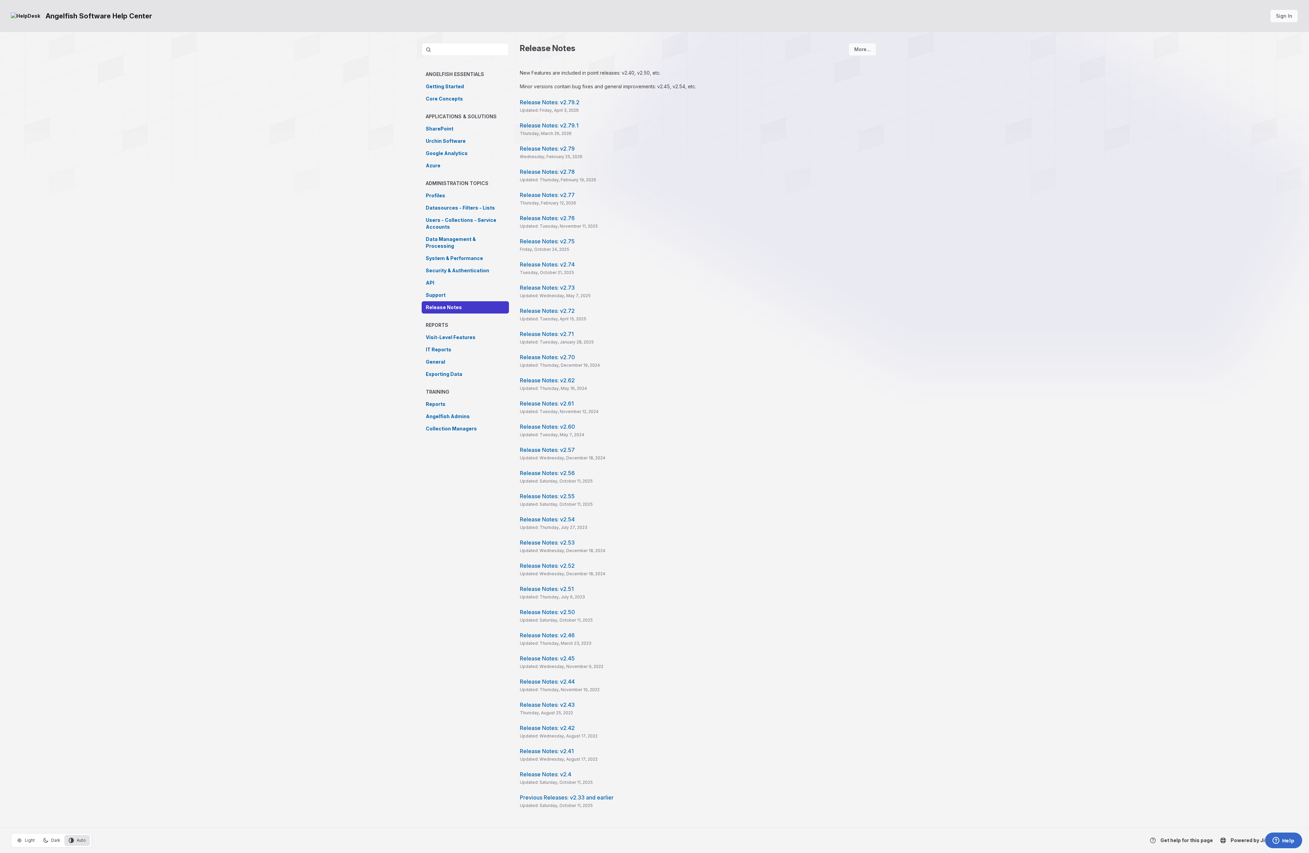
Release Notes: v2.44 (547, 681)
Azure (433, 165)
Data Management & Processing (451, 242)
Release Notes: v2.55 (547, 496)
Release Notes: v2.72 (547, 310)
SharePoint (439, 129)
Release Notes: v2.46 (547, 635)
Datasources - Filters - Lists (460, 208)
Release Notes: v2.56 (547, 473)
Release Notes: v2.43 (547, 704)
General (435, 362)
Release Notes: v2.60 (547, 426)
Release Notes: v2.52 (547, 565)
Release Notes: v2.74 (547, 264)
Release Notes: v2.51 (547, 588)
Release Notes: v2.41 (547, 751)
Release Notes (444, 307)
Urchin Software (446, 141)
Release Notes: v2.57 (547, 449)
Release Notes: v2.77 (547, 195)
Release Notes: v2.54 (547, 519)
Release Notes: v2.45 (547, 658)
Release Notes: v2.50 (547, 612)
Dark (55, 840)
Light (30, 840)
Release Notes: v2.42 (547, 728)
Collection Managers (451, 428)
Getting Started (445, 86)
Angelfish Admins (448, 416)
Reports (436, 404)
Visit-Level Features (451, 337)
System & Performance (454, 258)
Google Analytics (447, 153)
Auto (81, 840)
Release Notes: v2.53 (547, 542)
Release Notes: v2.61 (547, 403)
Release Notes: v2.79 (547, 148)
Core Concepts (444, 99)
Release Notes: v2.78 (547, 171)
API (430, 283)
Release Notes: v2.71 (547, 334)
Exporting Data (444, 374)
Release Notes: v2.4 (545, 774)
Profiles (435, 195)
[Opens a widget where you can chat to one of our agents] (1283, 841)
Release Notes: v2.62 (547, 380)
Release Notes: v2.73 (547, 287)
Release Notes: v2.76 (547, 218)
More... (862, 49)
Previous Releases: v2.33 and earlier (567, 797)
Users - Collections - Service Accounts (461, 223)
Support (436, 295)
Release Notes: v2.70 (547, 357)
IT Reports (438, 349)
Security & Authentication (457, 270)
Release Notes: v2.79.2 (550, 102)
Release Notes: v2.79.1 (549, 125)
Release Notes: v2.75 (547, 241)
